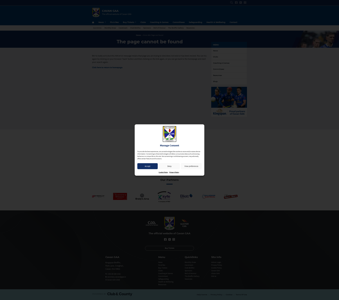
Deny (169, 166)
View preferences (191, 166)
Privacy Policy (174, 172)
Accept (147, 166)
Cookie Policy (163, 172)
